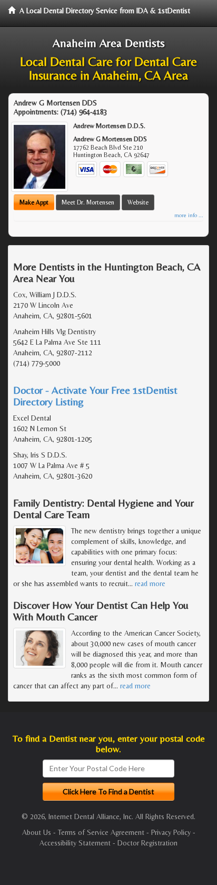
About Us (36, 832)
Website (138, 202)
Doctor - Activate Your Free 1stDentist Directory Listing (95, 395)
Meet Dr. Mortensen (88, 202)
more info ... (188, 215)
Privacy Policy (171, 832)
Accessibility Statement (75, 843)
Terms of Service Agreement (101, 832)
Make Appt (33, 202)
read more (150, 583)
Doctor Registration (147, 843)
